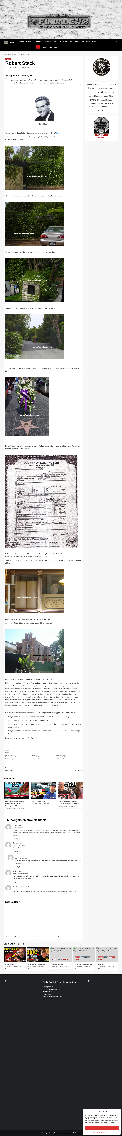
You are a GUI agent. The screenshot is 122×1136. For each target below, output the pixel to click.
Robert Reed (34, 755)
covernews (67, 1133)
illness (90, 88)
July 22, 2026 (18, 966)
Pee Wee (92, 107)
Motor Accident (107, 96)
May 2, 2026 (18, 808)
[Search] (117, 41)
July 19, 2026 (41, 966)
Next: (77, 769)
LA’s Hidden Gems (39, 801)
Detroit (96, 85)
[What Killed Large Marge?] (84, 954)
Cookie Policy (96, 1132)
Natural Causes (106, 100)
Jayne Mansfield (109, 88)
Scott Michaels (10, 68)
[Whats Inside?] (15, 954)
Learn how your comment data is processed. (45, 937)
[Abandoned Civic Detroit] (38, 954)
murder (94, 99)
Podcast (48, 41)
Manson (111, 93)
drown (106, 85)
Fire (110, 85)
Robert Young (9, 755)
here (58, 133)
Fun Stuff (39, 41)
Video (21, 796)
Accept (102, 1128)
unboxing (62, 796)
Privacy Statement (105, 1132)
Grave (113, 85)
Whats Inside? (10, 964)
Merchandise (74, 41)
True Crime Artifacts (60, 41)
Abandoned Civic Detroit (36, 964)
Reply (16, 839)
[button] (118, 1111)
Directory (8, 59)
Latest (48, 794)
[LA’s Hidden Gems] (43, 790)
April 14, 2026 (72, 806)
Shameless (86, 41)
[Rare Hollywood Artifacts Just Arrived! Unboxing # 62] (70, 790)
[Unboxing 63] (107, 954)
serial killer (99, 107)
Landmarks (91, 93)
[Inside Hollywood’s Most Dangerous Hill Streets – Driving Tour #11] (16, 790)
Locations (101, 92)
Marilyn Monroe (94, 96)
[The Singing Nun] (61, 954)
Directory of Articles (24, 41)
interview (98, 88)
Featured (68, 794)
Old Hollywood (96, 103)
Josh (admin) (10, 808)
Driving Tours (15, 796)
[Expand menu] (32, 41)
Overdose (108, 103)
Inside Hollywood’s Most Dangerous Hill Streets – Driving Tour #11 (14, 803)
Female (60, 959)
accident (89, 85)
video (101, 110)
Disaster (101, 84)
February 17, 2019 (21, 68)
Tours (94, 41)
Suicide (105, 106)
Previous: (9, 769)
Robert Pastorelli (61, 755)
